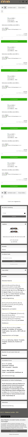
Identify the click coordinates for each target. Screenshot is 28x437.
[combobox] (12, 7)
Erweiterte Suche (14, 264)
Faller (15, 303)
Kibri (21, 304)
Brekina (9, 327)
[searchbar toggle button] (19, 1)
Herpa (4, 327)
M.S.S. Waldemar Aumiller (8, 412)
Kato (3, 295)
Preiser (16, 304)
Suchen (14, 261)
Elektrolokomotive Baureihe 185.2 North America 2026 (14, 236)
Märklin (4, 249)
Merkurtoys (13, 287)
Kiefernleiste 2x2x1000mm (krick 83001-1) (10, 54)
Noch (3, 303)
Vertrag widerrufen (6, 416)
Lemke (20, 292)
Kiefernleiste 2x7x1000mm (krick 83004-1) (10, 112)
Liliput (4, 290)
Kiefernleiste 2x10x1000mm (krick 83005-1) (10, 25)
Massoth (4, 315)
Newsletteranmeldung (8, 375)
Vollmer (11, 304)
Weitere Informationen (14, 434)
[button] (2, 7)
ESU (9, 318)
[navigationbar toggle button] (26, 1)
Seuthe (4, 320)
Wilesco (4, 340)
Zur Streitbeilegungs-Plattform (16, 392)
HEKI (3, 306)
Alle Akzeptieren (14, 431)
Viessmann (5, 313)
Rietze (14, 327)
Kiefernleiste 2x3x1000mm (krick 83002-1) (10, 83)
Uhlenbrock (21, 313)
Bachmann (14, 290)
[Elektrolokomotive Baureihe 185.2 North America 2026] (14, 230)
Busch (19, 303)
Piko (14, 285)
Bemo (7, 294)
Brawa (9, 285)
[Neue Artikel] (25, 270)
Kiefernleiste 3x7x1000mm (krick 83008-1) (10, 169)
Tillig (17, 288)
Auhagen (4, 304)
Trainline (14, 292)
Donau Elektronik (12, 320)
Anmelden (14, 216)
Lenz (9, 315)
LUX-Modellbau (16, 318)
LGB (8, 290)
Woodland (9, 303)
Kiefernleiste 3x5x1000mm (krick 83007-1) (10, 141)
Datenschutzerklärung (19, 428)
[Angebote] (25, 224)
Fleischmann (5, 287)
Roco (18, 285)
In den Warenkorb (14, 41)
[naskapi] (5, 1)
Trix (3, 294)
